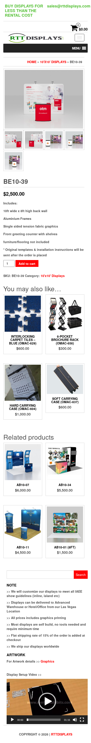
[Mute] (75, 720)
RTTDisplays (61, 734)
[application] (47, 701)
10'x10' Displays (53, 62)
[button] (76, 48)
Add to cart (27, 263)
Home (31, 62)
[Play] (12, 720)
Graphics (47, 661)
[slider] (44, 720)
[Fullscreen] (82, 720)
